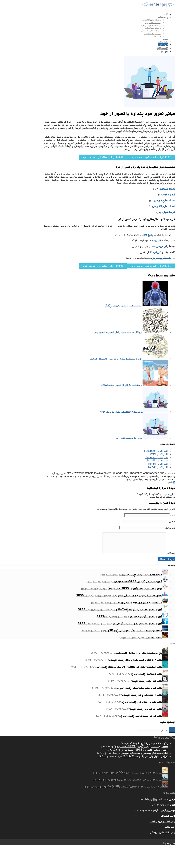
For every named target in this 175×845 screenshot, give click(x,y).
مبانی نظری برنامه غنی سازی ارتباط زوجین (121, 411)
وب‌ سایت (170, 528)
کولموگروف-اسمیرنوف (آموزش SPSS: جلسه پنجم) (141, 746)
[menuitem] (84, 14)
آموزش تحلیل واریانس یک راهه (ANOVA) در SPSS (133, 756)
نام (172, 515)
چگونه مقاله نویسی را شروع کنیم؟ (150, 743)
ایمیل (171, 521)
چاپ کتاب (170, 827)
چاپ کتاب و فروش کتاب (162, 821)
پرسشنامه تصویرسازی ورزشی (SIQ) (124, 305)
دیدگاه (171, 553)
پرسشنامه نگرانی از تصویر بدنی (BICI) (122, 385)
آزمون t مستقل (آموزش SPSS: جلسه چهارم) (144, 750)
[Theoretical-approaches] (149, 106)
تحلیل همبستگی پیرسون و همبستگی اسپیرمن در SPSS (132, 753)
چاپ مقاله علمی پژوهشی (162, 832)
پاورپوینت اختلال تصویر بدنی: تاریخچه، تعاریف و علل (116, 358)
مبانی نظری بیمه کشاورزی (129, 438)
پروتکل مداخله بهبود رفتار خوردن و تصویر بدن (118, 332)
